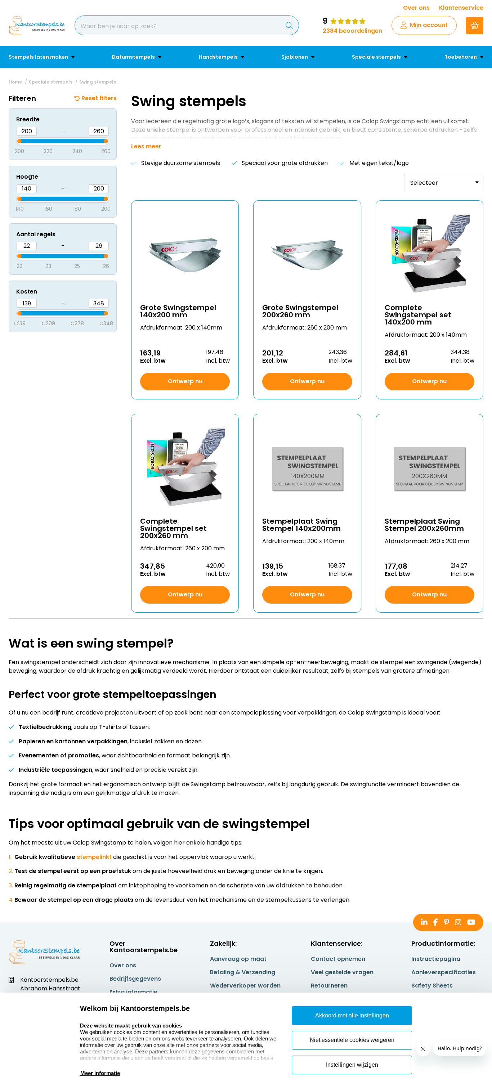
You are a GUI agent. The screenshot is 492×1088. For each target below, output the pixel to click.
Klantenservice (461, 8)
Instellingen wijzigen (352, 1065)
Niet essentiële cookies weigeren (352, 1040)
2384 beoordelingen (352, 31)
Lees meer (146, 146)
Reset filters (99, 98)
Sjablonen (295, 57)
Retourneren (329, 985)
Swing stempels (97, 82)
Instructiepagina (435, 958)
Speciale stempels (377, 57)
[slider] (13, 140)
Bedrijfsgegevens (135, 978)
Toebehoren (461, 57)
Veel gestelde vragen (342, 972)
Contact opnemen (338, 958)
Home (15, 82)
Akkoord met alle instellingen (352, 1015)
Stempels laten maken (39, 57)
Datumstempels (134, 57)
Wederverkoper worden (245, 985)
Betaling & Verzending (242, 972)
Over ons (416, 8)
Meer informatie (100, 1073)
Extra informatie (133, 992)
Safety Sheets (432, 985)
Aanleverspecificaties (443, 972)
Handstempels (219, 57)
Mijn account (429, 25)
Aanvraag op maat (238, 958)
